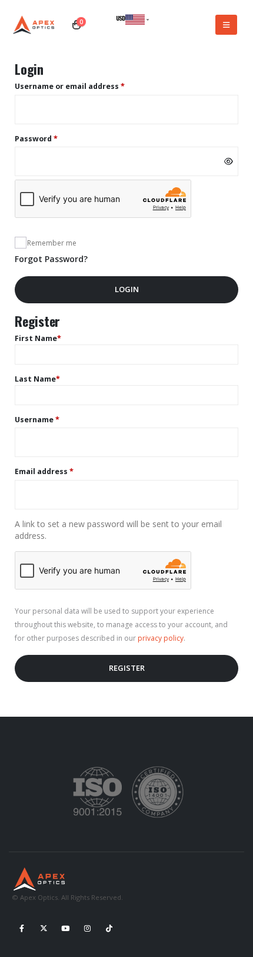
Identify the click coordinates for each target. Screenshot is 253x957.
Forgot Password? (51, 258)
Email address (61, 471)
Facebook (22, 928)
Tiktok (109, 928)
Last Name (37, 379)
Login (127, 289)
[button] (226, 25)
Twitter (43, 928)
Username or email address (86, 86)
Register (127, 668)
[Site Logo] (35, 25)
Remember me (51, 243)
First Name (38, 338)
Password (53, 138)
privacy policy (161, 638)
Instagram (87, 928)
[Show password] (228, 161)
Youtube (65, 928)
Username (54, 419)
